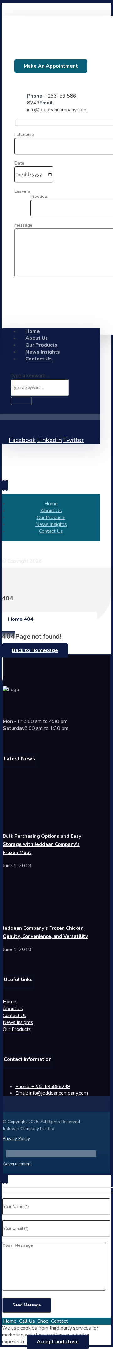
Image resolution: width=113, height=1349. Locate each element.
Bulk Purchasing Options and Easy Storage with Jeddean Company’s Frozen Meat (42, 844)
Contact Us (14, 1015)
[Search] (21, 401)
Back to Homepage (35, 650)
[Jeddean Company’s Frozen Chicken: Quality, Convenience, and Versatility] (26, 914)
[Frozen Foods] (57, 49)
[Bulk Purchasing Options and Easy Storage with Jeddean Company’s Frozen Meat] (26, 823)
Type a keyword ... (30, 375)
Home (9, 1002)
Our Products (17, 1029)
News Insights (18, 1022)
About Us (13, 1008)
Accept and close (58, 1341)
